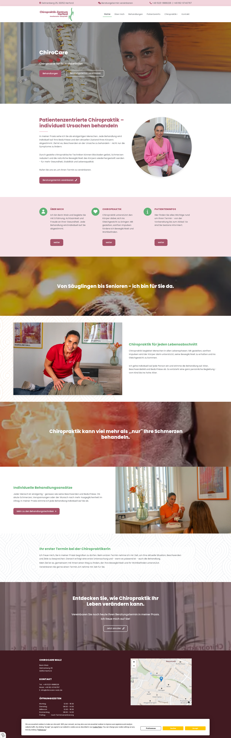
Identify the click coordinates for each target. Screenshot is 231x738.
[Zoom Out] (134, 666)
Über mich (119, 14)
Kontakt (186, 14)
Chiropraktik (170, 14)
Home (107, 14)
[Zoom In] (134, 662)
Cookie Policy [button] (97, 727)
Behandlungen (135, 14)
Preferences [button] (42, 730)
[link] (171, 14)
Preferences (151, 728)
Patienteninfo (153, 14)
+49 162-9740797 (52, 687)
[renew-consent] (3, 735)
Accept (195, 728)
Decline (173, 728)
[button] (50, 73)
